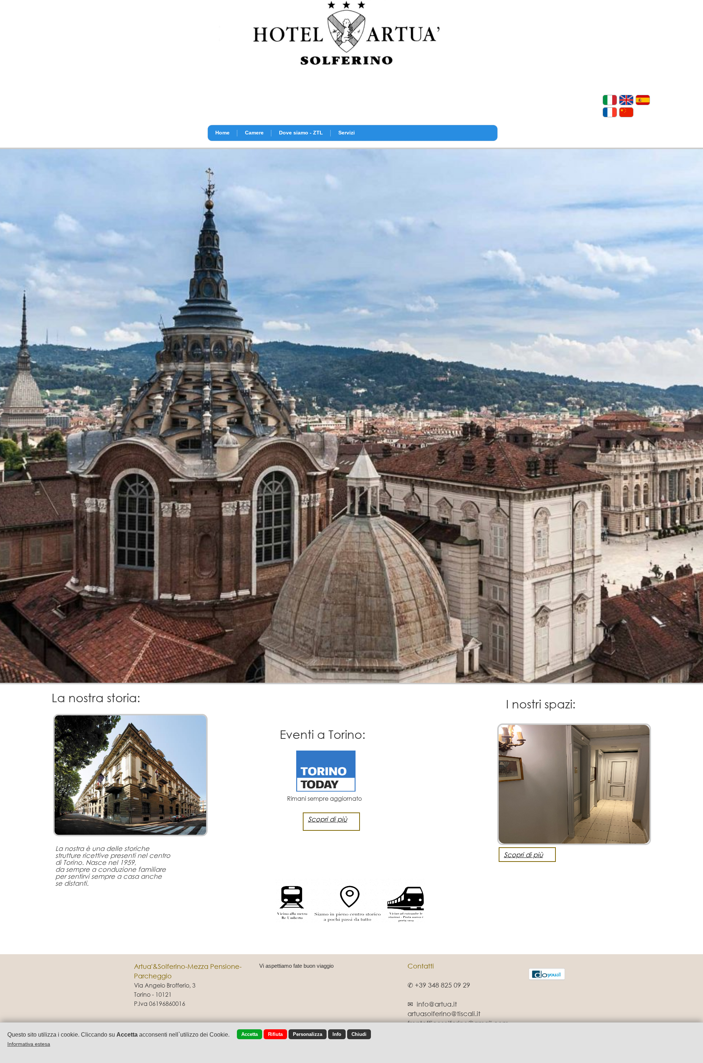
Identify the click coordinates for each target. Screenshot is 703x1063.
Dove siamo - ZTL (301, 133)
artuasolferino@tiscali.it (444, 1014)
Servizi (346, 133)
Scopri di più (523, 855)
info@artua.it (437, 1004)
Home (222, 133)
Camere (254, 133)
